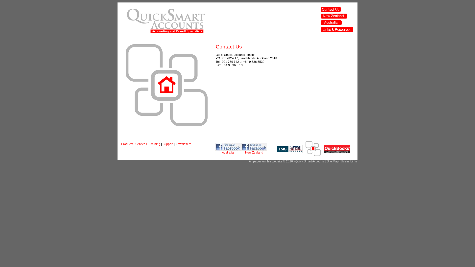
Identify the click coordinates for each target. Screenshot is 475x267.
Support (168, 144)
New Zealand (254, 152)
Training (154, 144)
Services (141, 144)
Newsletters (183, 144)
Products (127, 144)
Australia (228, 152)
